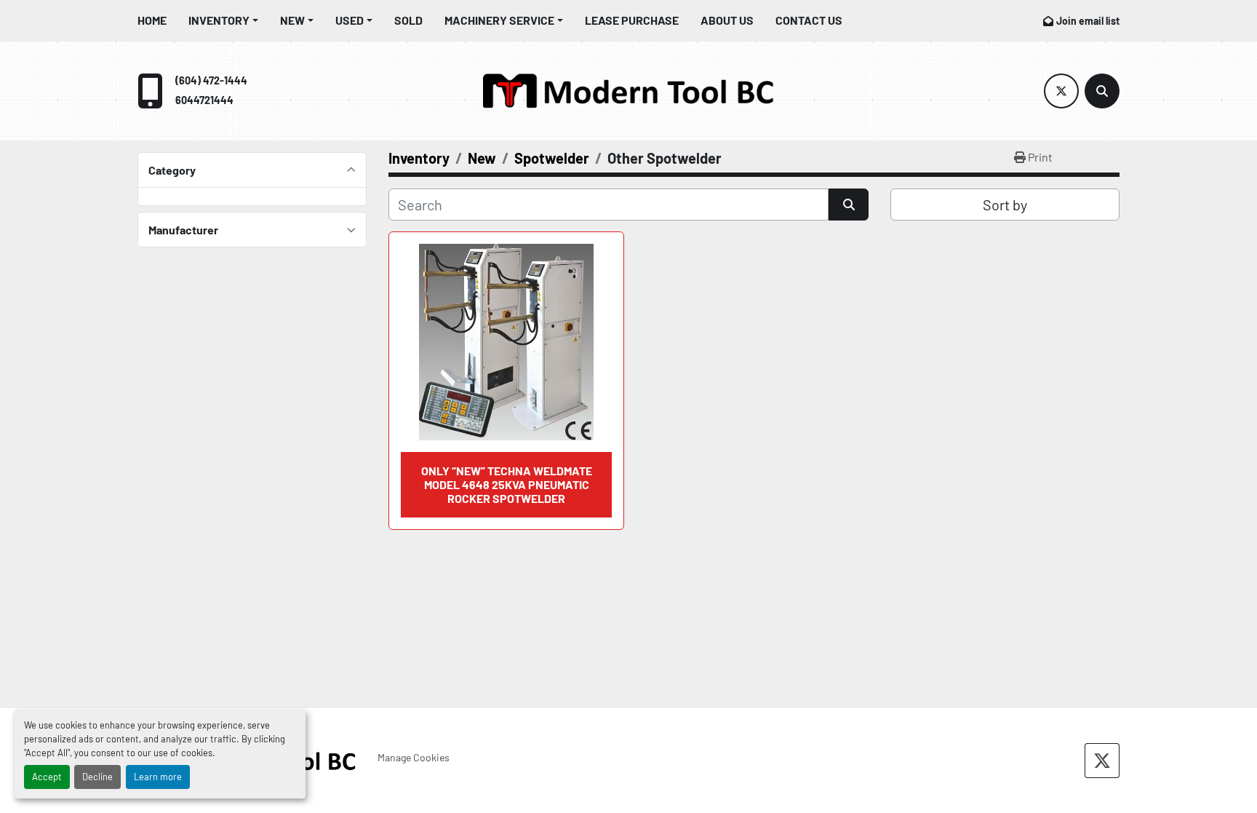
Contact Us (808, 20)
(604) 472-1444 (211, 80)
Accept (47, 776)
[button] (223, 20)
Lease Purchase (632, 20)
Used (349, 20)
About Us (727, 20)
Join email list (1088, 21)
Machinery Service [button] (499, 20)
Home (152, 20)
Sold (408, 20)
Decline (97, 776)
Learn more (158, 776)
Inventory (219, 20)
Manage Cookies (414, 757)
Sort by (1005, 204)
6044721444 (204, 100)
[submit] (849, 205)
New (292, 20)
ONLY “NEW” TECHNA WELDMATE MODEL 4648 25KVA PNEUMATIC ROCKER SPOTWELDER (506, 484)
